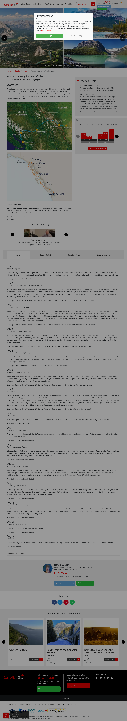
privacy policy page (48, 31)
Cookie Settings (77, 36)
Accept (49, 36)
